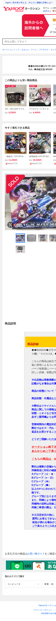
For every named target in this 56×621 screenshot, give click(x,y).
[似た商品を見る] (10, 225)
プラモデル (43, 50)
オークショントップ (10, 50)
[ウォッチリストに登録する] (22, 102)
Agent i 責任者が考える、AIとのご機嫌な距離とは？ (29, 2)
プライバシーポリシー (42, 610)
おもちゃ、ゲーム (29, 50)
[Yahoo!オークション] (22, 7)
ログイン (47, 11)
